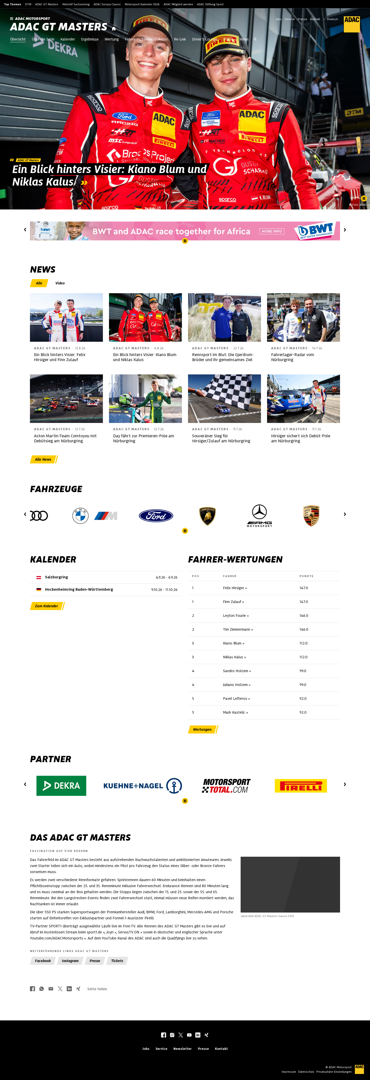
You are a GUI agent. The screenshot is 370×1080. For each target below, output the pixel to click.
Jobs (279, 19)
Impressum (289, 1071)
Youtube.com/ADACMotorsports (56, 938)
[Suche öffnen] (255, 39)
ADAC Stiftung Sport (210, 4)
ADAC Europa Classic (107, 4)
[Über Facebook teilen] (32, 989)
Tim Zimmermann (236, 629)
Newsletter (182, 1049)
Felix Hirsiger (233, 588)
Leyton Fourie (234, 615)
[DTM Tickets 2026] (185, 231)
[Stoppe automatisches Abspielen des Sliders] (364, 198)
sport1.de (94, 932)
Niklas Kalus (233, 657)
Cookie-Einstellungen (297, 895)
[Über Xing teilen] (78, 989)
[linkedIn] (197, 1035)
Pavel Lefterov (235, 698)
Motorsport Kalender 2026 (142, 4)
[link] (185, 108)
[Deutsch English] (330, 18)
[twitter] (180, 1035)
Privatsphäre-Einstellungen (334, 1071)
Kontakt (315, 19)
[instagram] (172, 1035)
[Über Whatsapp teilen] (41, 989)
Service (290, 19)
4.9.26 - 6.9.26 (166, 577)
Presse (302, 19)
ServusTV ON (128, 932)
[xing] (206, 1035)
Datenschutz (306, 1071)
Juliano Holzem (235, 684)
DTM (28, 4)
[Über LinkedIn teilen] (69, 989)
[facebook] (163, 1035)
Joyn (110, 932)
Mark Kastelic (234, 712)
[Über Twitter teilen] (60, 989)
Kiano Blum (232, 643)
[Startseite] (114, 29)
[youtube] (189, 1035)
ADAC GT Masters (46, 4)
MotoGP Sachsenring (76, 4)
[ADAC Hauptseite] (349, 24)
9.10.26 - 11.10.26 (164, 589)
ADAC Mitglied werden (178, 4)
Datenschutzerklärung (300, 898)
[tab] (39, 283)
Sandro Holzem (235, 671)
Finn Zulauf (232, 601)
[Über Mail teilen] (51, 989)
